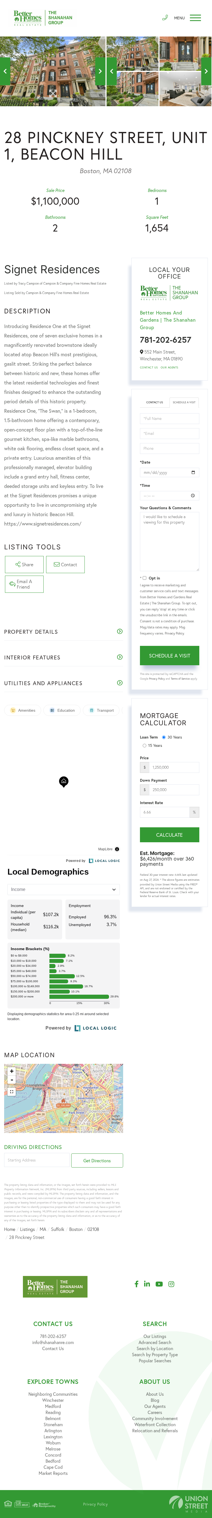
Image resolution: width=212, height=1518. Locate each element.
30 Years (175, 737)
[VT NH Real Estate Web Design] (188, 1504)
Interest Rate (151, 802)
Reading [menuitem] (53, 1412)
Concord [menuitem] (53, 1455)
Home (9, 1229)
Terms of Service (180, 678)
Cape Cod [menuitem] (53, 1467)
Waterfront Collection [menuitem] (155, 1424)
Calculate (169, 834)
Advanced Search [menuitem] (155, 1342)
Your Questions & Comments (165, 507)
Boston (76, 1229)
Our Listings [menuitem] (155, 1336)
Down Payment (153, 780)
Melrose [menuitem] (53, 1449)
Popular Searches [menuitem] (155, 1360)
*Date (145, 462)
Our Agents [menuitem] (155, 1406)
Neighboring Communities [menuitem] (53, 1394)
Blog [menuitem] (155, 1400)
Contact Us (149, 367)
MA (43, 1229)
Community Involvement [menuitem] (155, 1418)
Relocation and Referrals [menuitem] (155, 1430)
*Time (145, 485)
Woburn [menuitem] (53, 1443)
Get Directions (97, 1160)
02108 (93, 1229)
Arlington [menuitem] (53, 1430)
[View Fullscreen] (11, 1092)
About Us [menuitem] (155, 1394)
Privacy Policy (174, 633)
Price (144, 757)
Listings (27, 1229)
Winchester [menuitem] (53, 1400)
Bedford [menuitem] (53, 1461)
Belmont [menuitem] (53, 1418)
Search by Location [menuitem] (155, 1348)
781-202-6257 (165, 339)
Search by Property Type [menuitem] (155, 1354)
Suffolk (57, 1229)
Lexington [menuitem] (53, 1436)
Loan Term (149, 737)
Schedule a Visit (184, 402)
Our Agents (169, 367)
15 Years (155, 745)
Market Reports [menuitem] (53, 1473)
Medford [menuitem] (53, 1406)
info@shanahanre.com (53, 1342)
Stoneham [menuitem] (53, 1424)
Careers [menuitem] (155, 1412)
